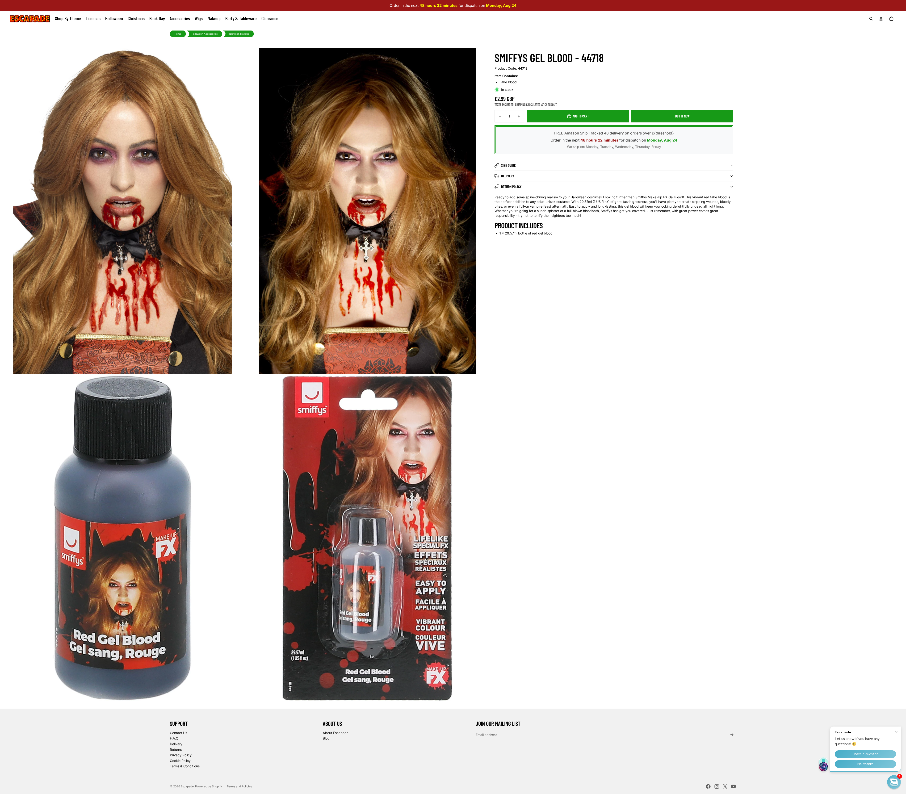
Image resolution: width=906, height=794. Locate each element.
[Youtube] (733, 786)
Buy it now (682, 116)
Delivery (507, 176)
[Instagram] (717, 786)
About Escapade (335, 733)
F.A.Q (174, 738)
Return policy (511, 186)
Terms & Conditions (185, 766)
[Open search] (871, 18)
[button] (894, 782)
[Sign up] (732, 735)
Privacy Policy (181, 755)
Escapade (187, 786)
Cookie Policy (180, 761)
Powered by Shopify (208, 786)
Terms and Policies (239, 786)
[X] (725, 786)
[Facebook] (708, 786)
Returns (176, 750)
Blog (326, 738)
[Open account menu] (881, 18)
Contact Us (178, 733)
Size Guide (508, 165)
